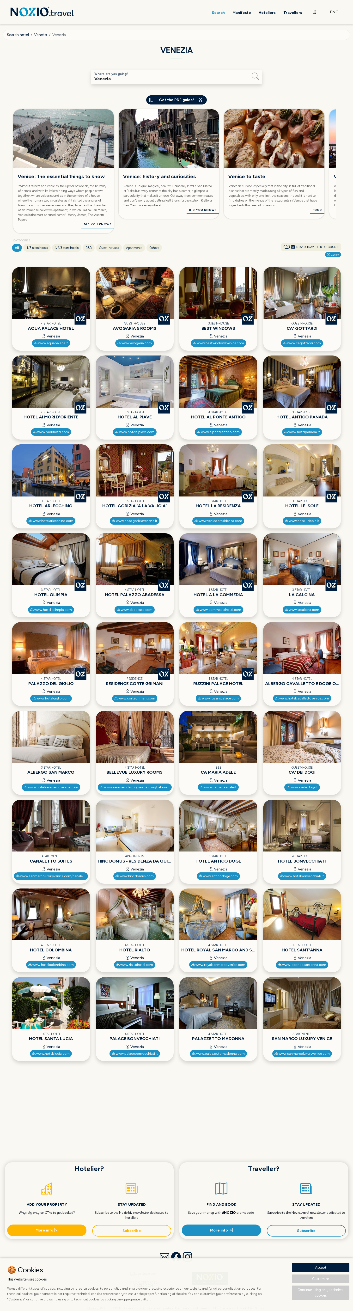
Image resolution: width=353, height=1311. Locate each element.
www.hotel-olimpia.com (53, 610)
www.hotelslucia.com (53, 1054)
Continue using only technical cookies (321, 1292)
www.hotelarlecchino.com (52, 521)
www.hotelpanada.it (304, 432)
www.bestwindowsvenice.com (220, 343)
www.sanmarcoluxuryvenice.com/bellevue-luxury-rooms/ (137, 787)
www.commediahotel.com (220, 610)
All (17, 248)
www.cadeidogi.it (304, 787)
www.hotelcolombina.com (53, 965)
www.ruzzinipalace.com (220, 698)
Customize (320, 1278)
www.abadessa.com (136, 610)
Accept (320, 1267)
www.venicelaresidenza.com (220, 521)
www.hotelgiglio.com (53, 698)
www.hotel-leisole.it (303, 521)
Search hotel (18, 34)
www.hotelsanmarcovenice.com (52, 787)
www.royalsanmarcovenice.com (220, 965)
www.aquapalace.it (52, 343)
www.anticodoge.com (220, 876)
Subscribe (131, 1230)
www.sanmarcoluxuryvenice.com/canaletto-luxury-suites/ (53, 876)
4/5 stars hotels (37, 248)
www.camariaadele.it (220, 787)
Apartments (134, 248)
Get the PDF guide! (176, 100)
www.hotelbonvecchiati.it (304, 876)
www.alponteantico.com (220, 432)
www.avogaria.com (136, 343)
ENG (334, 12)
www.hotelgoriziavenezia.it (136, 521)
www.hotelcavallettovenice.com (304, 698)
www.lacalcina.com (303, 610)
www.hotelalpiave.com (136, 432)
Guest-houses (109, 248)
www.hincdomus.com (136, 876)
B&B (89, 248)
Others (154, 248)
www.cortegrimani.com (136, 698)
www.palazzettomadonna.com (220, 1054)
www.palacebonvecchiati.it (136, 1054)
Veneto (40, 34)
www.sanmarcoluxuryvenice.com (304, 1054)
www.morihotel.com (53, 432)
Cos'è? (334, 254)
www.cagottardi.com (303, 343)
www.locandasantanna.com (303, 965)
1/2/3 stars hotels (67, 248)
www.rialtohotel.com (136, 965)
